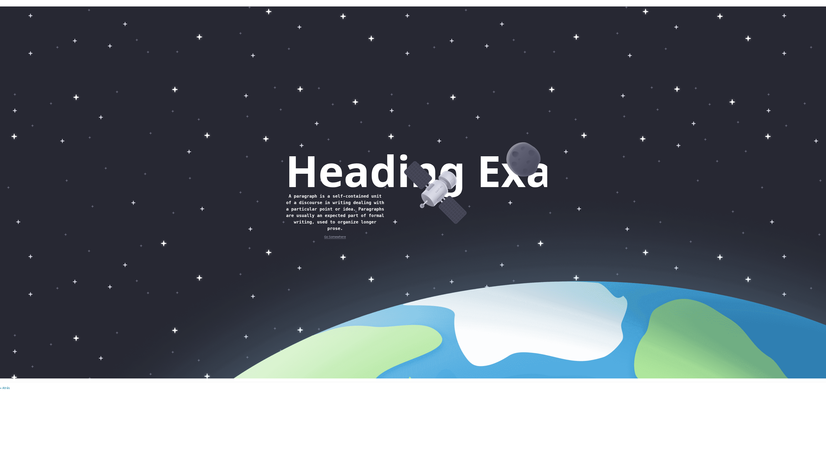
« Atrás (5, 388)
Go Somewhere (335, 237)
